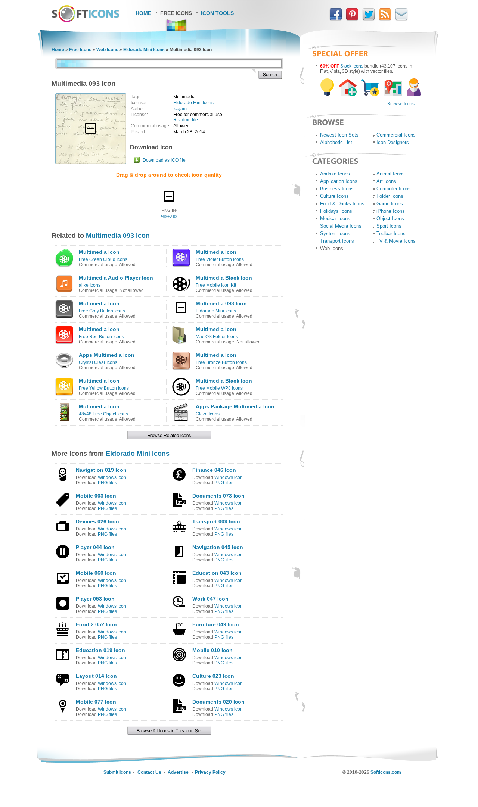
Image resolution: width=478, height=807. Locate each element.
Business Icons (337, 188)
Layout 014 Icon (96, 676)
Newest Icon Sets (339, 135)
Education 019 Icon (100, 650)
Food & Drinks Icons (342, 203)
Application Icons (338, 181)
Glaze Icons (208, 414)
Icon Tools (217, 13)
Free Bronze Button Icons (221, 362)
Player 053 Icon (95, 599)
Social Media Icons (340, 226)
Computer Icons (393, 188)
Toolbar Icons (391, 233)
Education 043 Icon (217, 573)
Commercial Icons (396, 135)
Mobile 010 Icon (212, 650)
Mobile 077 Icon (96, 702)
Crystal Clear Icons (98, 362)
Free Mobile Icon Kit (216, 285)
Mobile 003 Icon (96, 496)
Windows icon (112, 477)
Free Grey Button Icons (102, 311)
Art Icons (386, 181)
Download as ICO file (164, 160)
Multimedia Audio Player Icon (116, 278)
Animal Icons (390, 174)
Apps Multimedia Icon (106, 355)
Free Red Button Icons (101, 336)
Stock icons (351, 66)
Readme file (185, 119)
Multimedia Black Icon (224, 278)
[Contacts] (401, 19)
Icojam (180, 108)
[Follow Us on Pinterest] (352, 19)
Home (143, 13)
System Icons (335, 233)
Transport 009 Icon (216, 521)
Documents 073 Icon (218, 496)
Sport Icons (388, 226)
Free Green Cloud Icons (103, 259)
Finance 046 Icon (214, 470)
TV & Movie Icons (396, 241)
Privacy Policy (210, 772)
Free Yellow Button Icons (104, 388)
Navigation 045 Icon (217, 547)
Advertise (178, 772)
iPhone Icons (390, 211)
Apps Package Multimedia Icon (235, 406)
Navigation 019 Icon (101, 470)
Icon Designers (392, 142)
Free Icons (176, 13)
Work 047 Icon (210, 599)
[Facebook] (335, 19)
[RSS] (385, 19)
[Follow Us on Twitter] (368, 19)
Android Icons (335, 174)
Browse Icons (401, 103)
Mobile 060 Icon (96, 573)
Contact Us (149, 772)
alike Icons (89, 285)
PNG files (107, 482)
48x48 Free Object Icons (103, 414)
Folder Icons (389, 196)
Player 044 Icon (95, 547)
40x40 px (169, 216)
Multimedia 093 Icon (118, 235)
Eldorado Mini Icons (144, 49)
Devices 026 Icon (97, 521)
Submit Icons (117, 772)
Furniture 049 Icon (215, 624)
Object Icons (390, 218)
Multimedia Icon (99, 252)
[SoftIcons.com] (86, 21)
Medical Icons (335, 218)
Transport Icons (337, 241)
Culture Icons (334, 196)
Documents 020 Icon (218, 702)
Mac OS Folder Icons (217, 336)
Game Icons (389, 203)
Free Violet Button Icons (220, 259)
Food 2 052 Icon (96, 624)
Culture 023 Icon (213, 676)
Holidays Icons (336, 211)
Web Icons (107, 49)
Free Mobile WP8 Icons (219, 388)
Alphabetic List (336, 142)
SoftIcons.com (385, 772)
